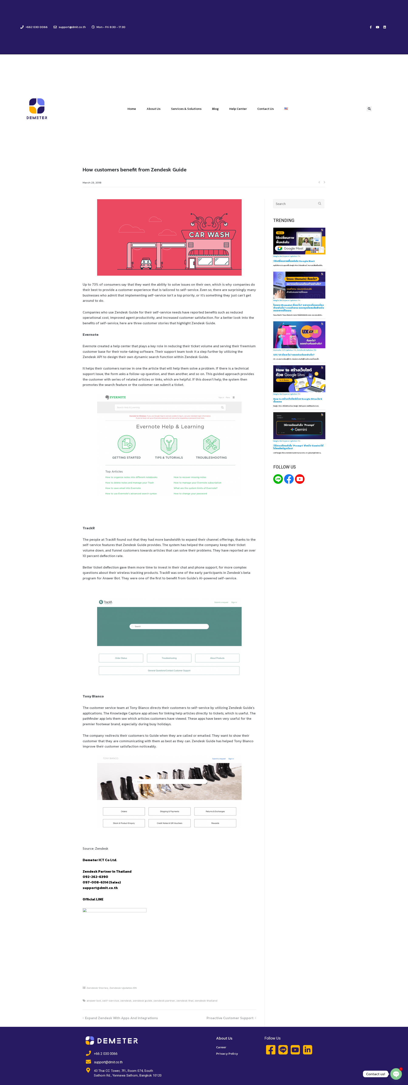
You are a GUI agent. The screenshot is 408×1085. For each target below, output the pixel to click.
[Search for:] (298, 203)
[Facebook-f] (371, 27)
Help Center (238, 108)
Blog (215, 108)
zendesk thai (184, 1001)
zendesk (126, 1001)
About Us (153, 108)
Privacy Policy (227, 1053)
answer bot (94, 1001)
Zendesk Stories (97, 988)
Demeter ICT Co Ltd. (100, 859)
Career (221, 1047)
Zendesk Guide (203, 323)
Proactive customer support (230, 1017)
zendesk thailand (206, 1001)
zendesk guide (142, 1001)
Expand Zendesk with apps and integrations (121, 1017)
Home (132, 108)
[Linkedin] (385, 27)
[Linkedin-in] (307, 1049)
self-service (189, 289)
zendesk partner (164, 1001)
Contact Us (265, 108)
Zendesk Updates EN (123, 988)
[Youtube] (378, 27)
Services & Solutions (186, 108)
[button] (369, 108)
